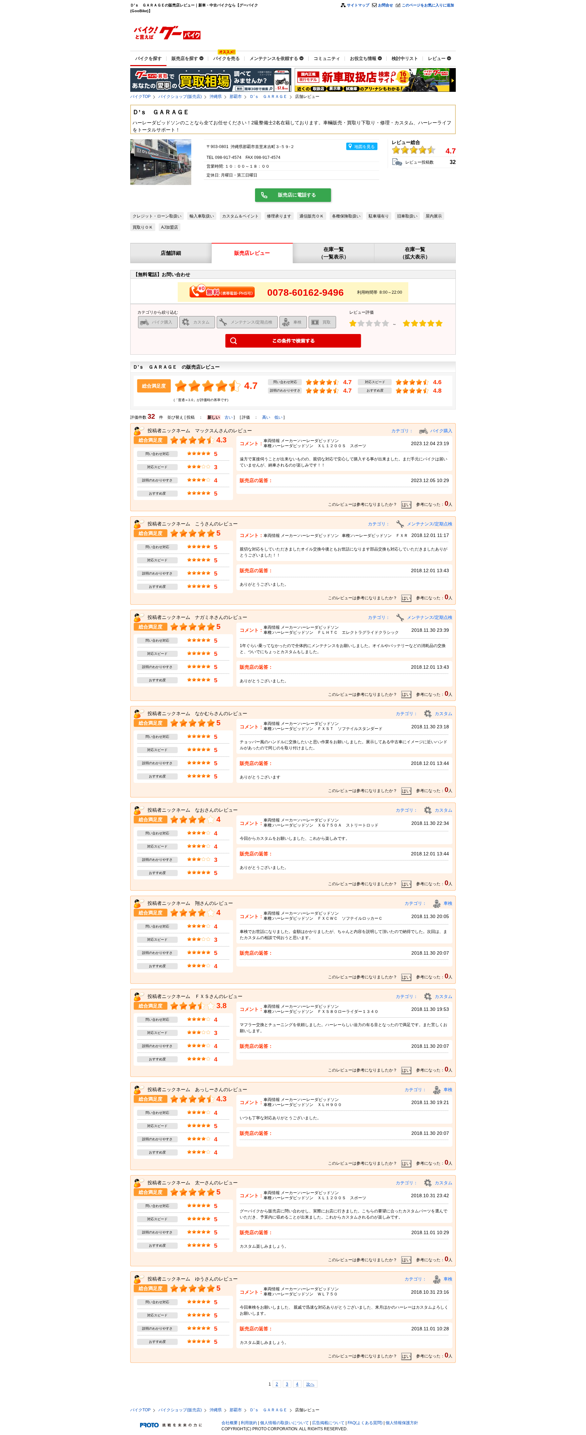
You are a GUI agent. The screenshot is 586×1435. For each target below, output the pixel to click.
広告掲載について (328, 1422)
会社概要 (229, 1422)
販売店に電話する (297, 194)
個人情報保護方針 (402, 1422)
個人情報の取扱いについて (284, 1422)
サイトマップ (358, 5)
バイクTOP (140, 96)
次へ (310, 1384)
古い (228, 417)
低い (278, 417)
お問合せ (385, 5)
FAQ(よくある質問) (365, 1422)
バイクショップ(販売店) (180, 96)
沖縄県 (216, 96)
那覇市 (236, 96)
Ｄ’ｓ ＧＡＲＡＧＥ (268, 96)
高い (266, 417)
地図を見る (364, 146)
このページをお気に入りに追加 (428, 5)
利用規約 (249, 1422)
